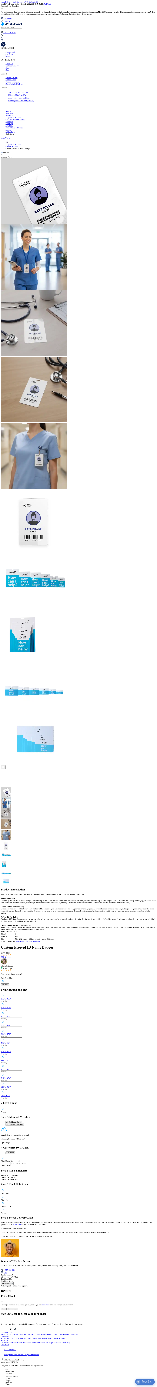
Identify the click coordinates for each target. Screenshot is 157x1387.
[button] (78, 40)
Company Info (6, 1332)
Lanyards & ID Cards (13, 118)
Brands (8, 111)
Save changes (12, 1309)
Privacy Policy (18, 1334)
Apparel (8, 130)
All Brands (9, 113)
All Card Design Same (13, 1122)
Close (4, 1309)
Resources (4, 1340)
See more (5, 985)
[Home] (7, 142)
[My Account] (2, 35)
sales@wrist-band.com (12, 1355)
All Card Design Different (14, 1124)
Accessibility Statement (69, 1334)
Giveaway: (9, 1277)
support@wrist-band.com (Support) (21, 101)
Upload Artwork (11, 78)
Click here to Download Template (27, 941)
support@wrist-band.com (30, 1355)
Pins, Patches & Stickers (14, 128)
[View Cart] (2, 38)
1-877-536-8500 (10, 1270)
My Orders (9, 54)
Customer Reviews (12, 66)
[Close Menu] (3, 46)
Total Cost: (7, 1279)
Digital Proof (5, 1161)
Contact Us (57, 1334)
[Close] (2, 1301)
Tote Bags (9, 124)
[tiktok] (13, 107)
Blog (7, 70)
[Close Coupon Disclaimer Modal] (2, 8)
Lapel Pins (9, 126)
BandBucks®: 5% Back (14, 84)
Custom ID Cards (12, 147)
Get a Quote (5, 138)
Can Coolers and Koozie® (15, 120)
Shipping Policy (29, 1334)
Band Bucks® (61, 1343)
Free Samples (36, 1338)
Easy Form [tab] (10, 1153)
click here (45, 1305)
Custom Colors (11, 80)
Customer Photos (21, 1343)
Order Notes (5, 1166)
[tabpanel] (78, 1158)
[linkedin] (11, 1330)
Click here (17, 1224)
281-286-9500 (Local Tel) (17, 95)
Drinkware (9, 122)
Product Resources (35, 1343)
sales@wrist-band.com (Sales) (19, 98)
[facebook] (3, 107)
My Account (10, 52)
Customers (5, 1336)
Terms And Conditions (44, 1334)
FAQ (7, 68)
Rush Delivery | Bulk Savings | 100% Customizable (19, 2)
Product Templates (12, 82)
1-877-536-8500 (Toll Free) (18, 92)
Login (8, 56)
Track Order (14, 1338)
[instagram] (8, 107)
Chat (5, 1273)
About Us (9, 64)
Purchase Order (25, 1338)
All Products (10, 132)
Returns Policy (47, 1338)
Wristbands (10, 115)
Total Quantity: (7, 1275)
